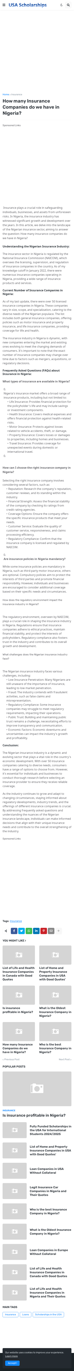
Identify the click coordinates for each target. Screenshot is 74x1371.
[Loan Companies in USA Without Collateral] (15, 1171)
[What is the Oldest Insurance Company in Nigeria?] (55, 995)
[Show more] (58, 931)
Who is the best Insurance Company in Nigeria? (55, 1048)
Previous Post (11, 1059)
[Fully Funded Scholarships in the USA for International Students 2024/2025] (15, 1130)
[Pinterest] (43, 931)
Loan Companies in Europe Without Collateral (49, 1252)
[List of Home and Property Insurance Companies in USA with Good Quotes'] (55, 955)
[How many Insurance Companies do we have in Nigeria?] (19, 1031)
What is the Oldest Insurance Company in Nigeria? (55, 1011)
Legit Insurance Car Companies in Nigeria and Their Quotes (48, 1191)
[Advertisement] (37, 51)
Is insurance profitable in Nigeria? (18, 1010)
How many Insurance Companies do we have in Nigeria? (18, 1048)
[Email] (51, 931)
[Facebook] (14, 931)
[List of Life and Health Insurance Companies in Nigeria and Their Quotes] (15, 1293)
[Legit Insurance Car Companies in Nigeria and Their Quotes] (15, 1191)
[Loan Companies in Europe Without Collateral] (15, 1252)
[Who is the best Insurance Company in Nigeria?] (55, 1031)
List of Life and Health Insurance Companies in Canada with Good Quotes (19, 973)
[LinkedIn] (36, 931)
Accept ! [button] (12, 1363)
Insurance (16, 94)
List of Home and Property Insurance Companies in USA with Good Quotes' (53, 973)
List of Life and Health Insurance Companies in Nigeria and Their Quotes (47, 1292)
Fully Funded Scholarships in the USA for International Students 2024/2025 (50, 1130)
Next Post (64, 1059)
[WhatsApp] (29, 931)
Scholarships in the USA (48, 1314)
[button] (4, 5)
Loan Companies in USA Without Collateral (47, 1170)
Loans (25, 1314)
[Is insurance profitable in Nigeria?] (19, 995)
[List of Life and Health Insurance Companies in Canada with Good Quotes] (19, 955)
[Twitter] (21, 931)
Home (6, 94)
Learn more (11, 1356)
